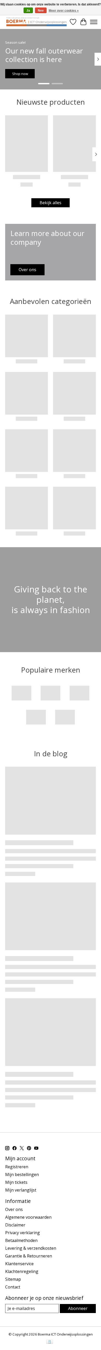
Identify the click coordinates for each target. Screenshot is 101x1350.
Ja (28, 10)
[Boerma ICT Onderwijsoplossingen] (36, 22)
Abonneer (78, 1308)
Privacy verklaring (22, 1232)
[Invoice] (49, 1342)
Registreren (16, 1167)
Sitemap (13, 1279)
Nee (41, 10)
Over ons (14, 1209)
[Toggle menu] (94, 22)
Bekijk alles (50, 202)
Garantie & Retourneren (28, 1256)
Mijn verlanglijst (20, 1190)
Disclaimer (15, 1225)
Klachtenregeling (21, 1271)
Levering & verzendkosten (30, 1248)
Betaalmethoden (21, 1240)
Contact (12, 1287)
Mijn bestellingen (22, 1174)
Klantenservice (19, 1264)
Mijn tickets (16, 1182)
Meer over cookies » (64, 10)
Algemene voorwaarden (28, 1217)
